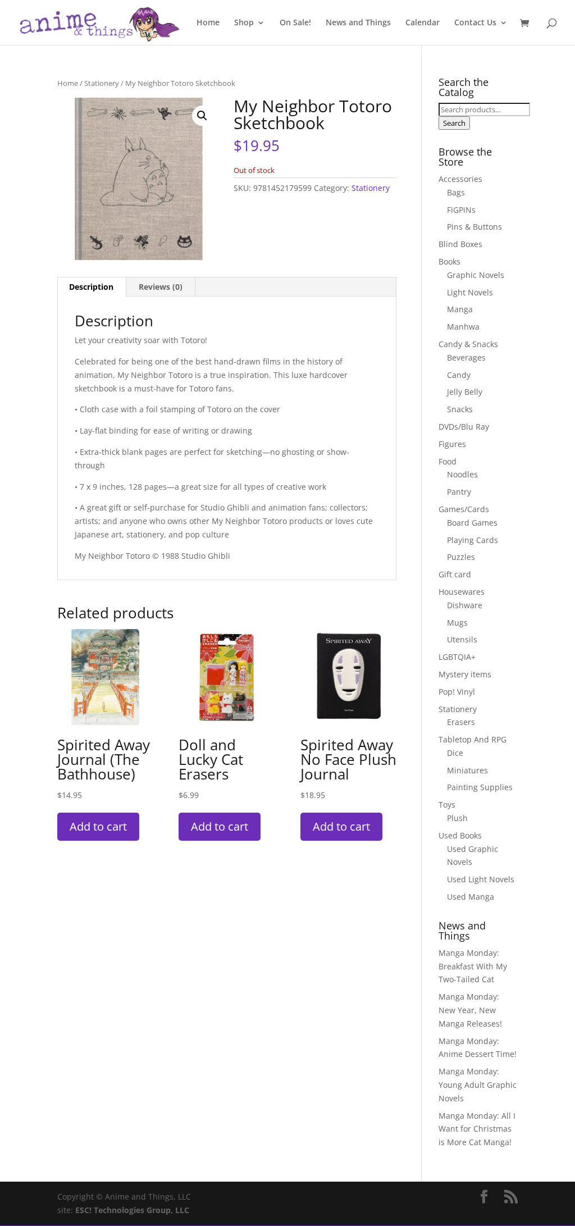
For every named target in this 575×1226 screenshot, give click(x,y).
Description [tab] (91, 286)
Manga (460, 309)
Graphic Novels (475, 275)
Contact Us (475, 23)
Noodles (462, 474)
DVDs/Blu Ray (464, 426)
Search (454, 123)
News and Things (358, 23)
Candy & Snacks (468, 344)
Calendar (422, 23)
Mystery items (465, 674)
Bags (456, 192)
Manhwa (463, 326)
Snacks (460, 409)
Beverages (466, 357)
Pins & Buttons (474, 226)
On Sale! (295, 23)
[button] (202, 116)
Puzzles (461, 557)
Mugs (457, 622)
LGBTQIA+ (457, 656)
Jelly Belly (464, 391)
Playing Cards (472, 540)
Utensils (462, 639)
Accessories (460, 179)
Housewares (462, 591)
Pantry (459, 491)
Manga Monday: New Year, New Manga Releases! (470, 1010)
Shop (244, 23)
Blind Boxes (460, 244)
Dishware (464, 605)
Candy (459, 375)
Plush (457, 818)
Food (448, 461)
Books (449, 261)
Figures (452, 444)
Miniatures (467, 770)
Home (208, 23)
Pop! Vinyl (457, 691)
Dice (455, 753)
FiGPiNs (461, 209)
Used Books (460, 835)
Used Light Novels (480, 879)
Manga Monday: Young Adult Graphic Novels (478, 1085)
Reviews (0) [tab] (160, 286)
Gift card (455, 574)
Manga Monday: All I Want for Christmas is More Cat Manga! (477, 1129)
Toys (447, 804)
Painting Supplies (480, 787)
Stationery (101, 83)
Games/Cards (464, 509)
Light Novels (470, 292)
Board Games (472, 522)
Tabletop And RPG (472, 739)
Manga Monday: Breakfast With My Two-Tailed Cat (473, 966)
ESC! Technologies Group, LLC (132, 1210)
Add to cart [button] (98, 826)
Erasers (461, 722)
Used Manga (470, 896)
